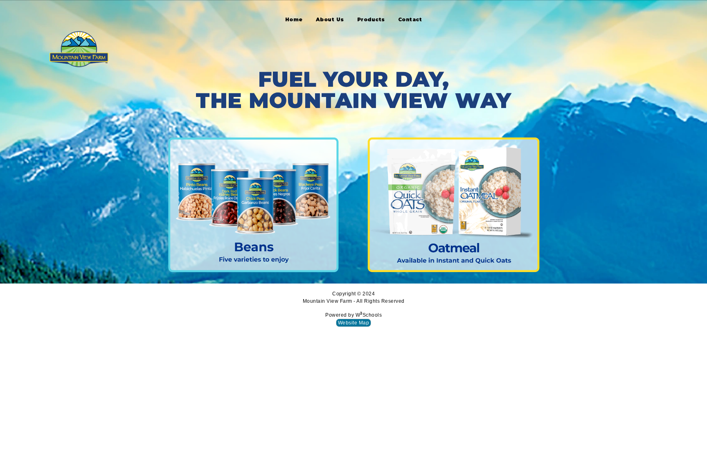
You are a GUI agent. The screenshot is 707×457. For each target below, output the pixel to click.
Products (371, 19)
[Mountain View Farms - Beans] (253, 203)
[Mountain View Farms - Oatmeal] (454, 203)
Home (294, 19)
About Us (330, 19)
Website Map (353, 323)
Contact (410, 19)
